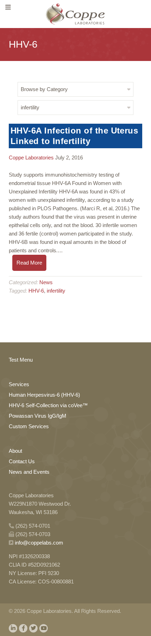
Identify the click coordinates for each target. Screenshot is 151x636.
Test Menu (21, 360)
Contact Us (22, 461)
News (46, 282)
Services (19, 384)
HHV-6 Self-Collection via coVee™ (48, 405)
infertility (56, 291)
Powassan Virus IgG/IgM (37, 416)
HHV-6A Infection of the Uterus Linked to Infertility (74, 136)
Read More (29, 263)
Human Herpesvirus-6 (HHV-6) (44, 395)
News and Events (29, 472)
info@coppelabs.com (39, 543)
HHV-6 (36, 291)
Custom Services (29, 426)
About (15, 451)
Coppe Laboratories (31, 157)
